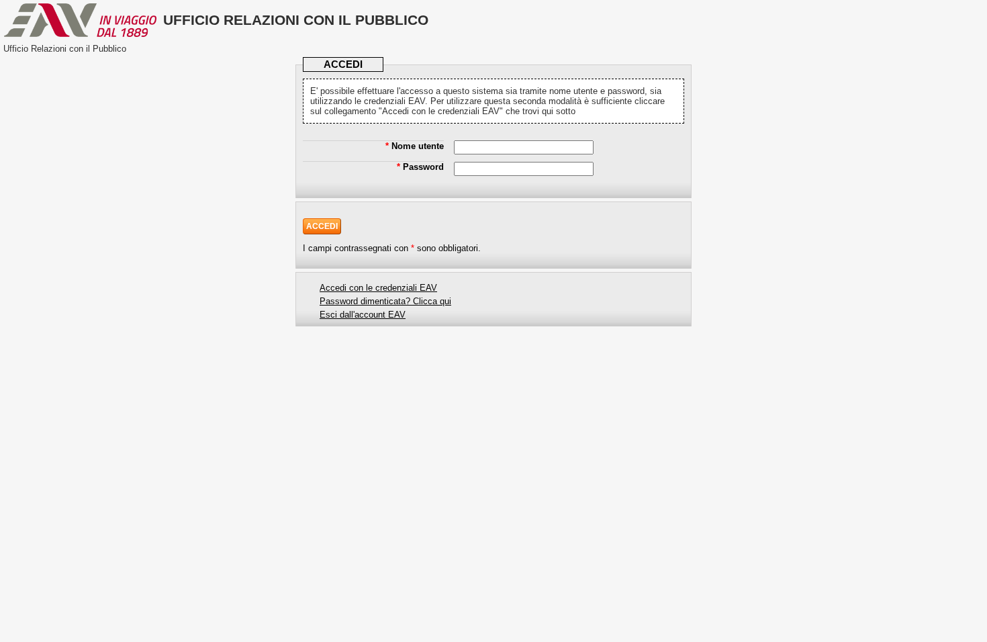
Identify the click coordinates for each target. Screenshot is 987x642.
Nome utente (414, 146)
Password (420, 167)
